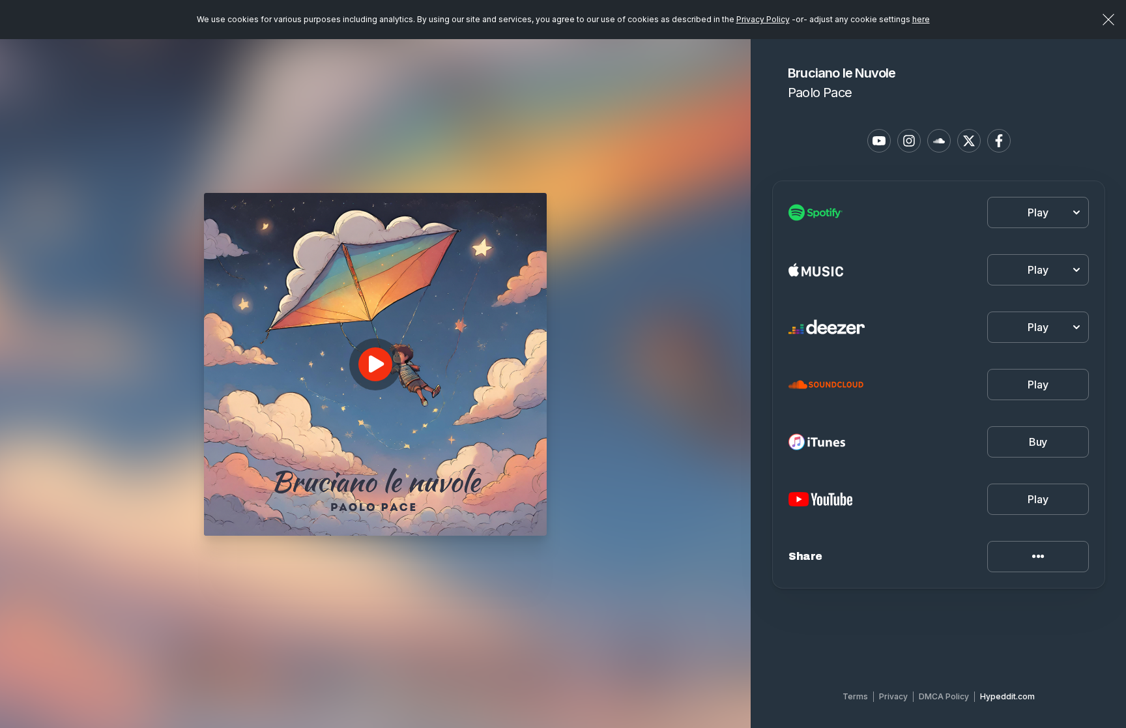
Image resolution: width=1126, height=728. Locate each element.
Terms (855, 696)
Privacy (893, 696)
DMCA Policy (944, 696)
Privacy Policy (763, 19)
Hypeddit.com (1007, 696)
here (921, 19)
